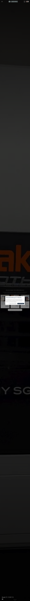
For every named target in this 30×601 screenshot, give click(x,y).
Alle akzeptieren (20, 303)
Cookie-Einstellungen (12, 303)
